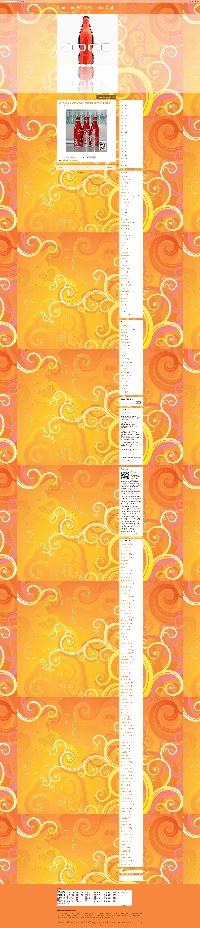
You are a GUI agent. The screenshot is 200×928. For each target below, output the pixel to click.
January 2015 (125, 725)
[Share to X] (91, 157)
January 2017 (125, 646)
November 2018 (126, 597)
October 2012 (125, 801)
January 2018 (125, 610)
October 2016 (125, 656)
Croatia (123, 219)
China (123, 212)
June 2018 (124, 603)
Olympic (123, 372)
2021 (64, 160)
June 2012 (124, 815)
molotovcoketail (136, 922)
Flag (122, 355)
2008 (122, 115)
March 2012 (125, 824)
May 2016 (124, 673)
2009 (122, 119)
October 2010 (125, 861)
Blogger (103, 924)
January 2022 (125, 557)
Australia (124, 183)
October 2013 (125, 775)
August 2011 (125, 841)
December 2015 (126, 689)
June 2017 (124, 630)
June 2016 (124, 669)
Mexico (123, 262)
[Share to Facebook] (93, 157)
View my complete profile (129, 534)
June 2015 (124, 709)
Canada (123, 206)
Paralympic (124, 375)
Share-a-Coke (125, 379)
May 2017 (124, 633)
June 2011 (124, 848)
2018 (122, 148)
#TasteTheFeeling (127, 329)
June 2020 (124, 577)
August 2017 (125, 623)
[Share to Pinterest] (95, 157)
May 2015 (124, 712)
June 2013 (124, 785)
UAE (122, 305)
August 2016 (125, 663)
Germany (124, 232)
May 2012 (124, 818)
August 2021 (125, 564)
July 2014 (124, 745)
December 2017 (126, 613)
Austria (123, 186)
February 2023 (126, 544)
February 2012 (126, 828)
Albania (123, 176)
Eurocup (124, 346)
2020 (122, 155)
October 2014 (125, 735)
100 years (124, 332)
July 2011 (124, 844)
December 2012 (126, 798)
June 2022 (124, 551)
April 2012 (124, 821)
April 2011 (124, 854)
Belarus (123, 189)
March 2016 (125, 679)
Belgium (123, 192)
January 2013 (125, 795)
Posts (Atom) (91, 172)
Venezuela (124, 315)
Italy (122, 245)
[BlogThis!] (89, 157)
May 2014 (124, 752)
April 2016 (124, 676)
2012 (122, 129)
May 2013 (124, 788)
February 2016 (126, 683)
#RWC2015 (125, 326)
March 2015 (125, 719)
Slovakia (124, 282)
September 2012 (126, 805)
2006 (122, 109)
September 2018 (126, 600)
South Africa (125, 285)
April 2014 (124, 755)
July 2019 (124, 590)
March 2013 (125, 791)
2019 (122, 152)
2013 (122, 132)
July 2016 (124, 666)
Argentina (124, 179)
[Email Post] (83, 157)
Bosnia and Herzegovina (129, 196)
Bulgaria (123, 202)
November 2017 (126, 617)
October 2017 (125, 620)
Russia (123, 272)
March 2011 (125, 857)
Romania (124, 268)
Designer (124, 342)
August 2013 (125, 778)
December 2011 (126, 834)
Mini (122, 365)
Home (87, 167)
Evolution (124, 349)
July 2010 (124, 864)
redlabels (136, 472)
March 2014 (125, 758)
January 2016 (125, 686)
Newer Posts (63, 167)
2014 (122, 135)
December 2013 (126, 768)
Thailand (124, 298)
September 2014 (126, 739)
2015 (122, 138)
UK (122, 308)
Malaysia (124, 255)
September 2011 (126, 838)
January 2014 (125, 765)
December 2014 (126, 729)
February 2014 (126, 762)
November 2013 (126, 772)
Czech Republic (126, 222)
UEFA (123, 388)
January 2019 (125, 593)
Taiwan (123, 295)
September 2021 (126, 560)
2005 (122, 105)
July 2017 (124, 626)
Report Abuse (126, 871)
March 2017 (125, 640)
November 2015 (126, 692)
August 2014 (125, 742)
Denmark (124, 225)
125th (123, 336)
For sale (123, 359)
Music (123, 369)
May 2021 (124, 567)
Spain (123, 288)
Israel (123, 242)
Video (123, 392)
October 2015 (125, 696)
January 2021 (125, 570)
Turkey (123, 301)
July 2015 (124, 706)
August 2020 (125, 574)
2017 (122, 145)
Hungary (124, 235)
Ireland (123, 239)
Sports (123, 382)
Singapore (124, 278)
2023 (122, 165)
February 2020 (126, 580)
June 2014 (124, 748)
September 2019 (126, 584)
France (123, 229)
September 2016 (126, 659)
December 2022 (126, 547)
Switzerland (125, 291)
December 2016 (126, 650)
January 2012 (125, 831)
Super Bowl (125, 385)
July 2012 (124, 811)
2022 (122, 162)
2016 (122, 142)
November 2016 (126, 653)
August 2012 (125, 808)
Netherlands (125, 265)
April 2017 (124, 636)
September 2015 (126, 699)
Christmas (70, 160)
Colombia (124, 216)
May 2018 (124, 607)
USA (122, 311)
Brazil (123, 199)
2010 (122, 122)
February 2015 (126, 722)
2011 (122, 125)
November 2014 (126, 732)
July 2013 (124, 782)
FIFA (122, 352)
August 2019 (125, 587)
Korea (123, 252)
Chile (122, 209)
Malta (123, 258)
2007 (122, 112)
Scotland (124, 275)
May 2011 (124, 851)
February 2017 (126, 643)
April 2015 (124, 716)
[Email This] (87, 157)
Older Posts (110, 167)
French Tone (125, 362)
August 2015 (125, 702)
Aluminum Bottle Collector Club (85, 7)
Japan (76, 160)
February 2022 (126, 554)
